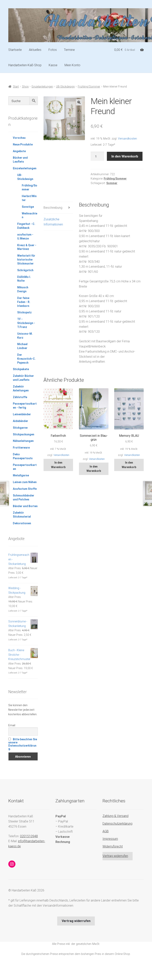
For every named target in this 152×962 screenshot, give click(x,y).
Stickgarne (20, 427)
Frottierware (21, 447)
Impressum (110, 839)
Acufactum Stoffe (25, 488)
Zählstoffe (20, 397)
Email (11, 725)
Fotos (52, 50)
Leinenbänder (22, 414)
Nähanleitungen (23, 440)
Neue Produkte (23, 144)
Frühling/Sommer (89, 86)
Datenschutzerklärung (117, 823)
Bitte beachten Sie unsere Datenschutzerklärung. (22, 744)
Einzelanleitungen (42, 86)
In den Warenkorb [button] (58, 465)
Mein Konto (72, 65)
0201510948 (29, 836)
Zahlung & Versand (115, 816)
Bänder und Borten (25, 506)
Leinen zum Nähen (25, 482)
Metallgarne (21, 475)
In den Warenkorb (124, 156)
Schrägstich (25, 270)
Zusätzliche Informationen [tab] (53, 221)
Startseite (15, 50)
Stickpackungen (23, 434)
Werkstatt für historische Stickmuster (26, 259)
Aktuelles (35, 50)
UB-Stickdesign (65, 86)
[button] (79, 102)
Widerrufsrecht (113, 846)
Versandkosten (127, 138)
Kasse (53, 65)
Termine (69, 50)
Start (16, 86)
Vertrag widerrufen (115, 856)
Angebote (19, 151)
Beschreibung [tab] (53, 208)
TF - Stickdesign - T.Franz (26, 323)
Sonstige (28, 206)
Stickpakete (21, 369)
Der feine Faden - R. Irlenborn (23, 301)
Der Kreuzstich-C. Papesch (26, 358)
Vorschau (19, 137)
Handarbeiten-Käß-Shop (25, 65)
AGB (106, 831)
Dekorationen (22, 523)
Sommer (111, 183)
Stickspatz (24, 312)
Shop (25, 86)
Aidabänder (20, 421)
